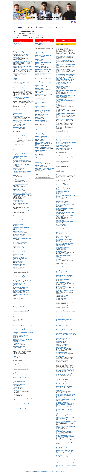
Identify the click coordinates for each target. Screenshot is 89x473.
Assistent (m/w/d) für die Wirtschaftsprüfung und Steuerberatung (66, 185)
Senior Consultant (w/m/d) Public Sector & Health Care (65, 163)
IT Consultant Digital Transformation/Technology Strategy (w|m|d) (65, 100)
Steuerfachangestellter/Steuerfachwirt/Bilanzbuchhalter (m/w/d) (69, 466)
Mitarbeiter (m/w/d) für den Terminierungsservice (62, 265)
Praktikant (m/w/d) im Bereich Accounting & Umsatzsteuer (20, 362)
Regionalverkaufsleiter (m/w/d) (63, 139)
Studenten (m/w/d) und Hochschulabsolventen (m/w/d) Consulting (20, 184)
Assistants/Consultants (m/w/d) (64, 298)
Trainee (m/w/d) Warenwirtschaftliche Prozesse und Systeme (44, 130)
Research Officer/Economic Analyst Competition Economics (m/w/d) (64, 373)
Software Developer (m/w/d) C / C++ (64, 179)
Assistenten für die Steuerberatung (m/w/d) (64, 173)
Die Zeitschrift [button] (33, 22)
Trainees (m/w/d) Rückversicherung (43, 94)
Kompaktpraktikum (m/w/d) (20, 408)
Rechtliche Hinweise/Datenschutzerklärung (51, 471)
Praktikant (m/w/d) (17, 373)
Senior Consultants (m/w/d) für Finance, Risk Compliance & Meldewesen (65, 330)
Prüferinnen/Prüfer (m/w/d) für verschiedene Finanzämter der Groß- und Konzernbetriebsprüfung (66, 47)
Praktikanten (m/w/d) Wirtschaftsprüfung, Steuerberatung (22, 237)
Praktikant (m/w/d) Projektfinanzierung (22, 274)
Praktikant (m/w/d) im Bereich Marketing (20, 77)
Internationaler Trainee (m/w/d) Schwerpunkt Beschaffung (42, 126)
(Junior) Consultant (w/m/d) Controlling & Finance (66, 91)
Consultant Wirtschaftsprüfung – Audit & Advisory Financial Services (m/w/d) (65, 370)
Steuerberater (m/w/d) (61, 383)
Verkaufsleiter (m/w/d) (61, 151)
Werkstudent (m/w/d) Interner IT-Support (21, 228)
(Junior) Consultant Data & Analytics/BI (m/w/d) (65, 65)
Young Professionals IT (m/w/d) (63, 414)
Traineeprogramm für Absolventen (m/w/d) (43, 70)
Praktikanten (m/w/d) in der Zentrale (22, 66)
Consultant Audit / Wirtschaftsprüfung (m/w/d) (65, 196)
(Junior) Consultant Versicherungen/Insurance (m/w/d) (64, 431)
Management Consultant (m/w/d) (64, 275)
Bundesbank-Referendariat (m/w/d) (43, 82)
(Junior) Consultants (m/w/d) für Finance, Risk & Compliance (66, 418)
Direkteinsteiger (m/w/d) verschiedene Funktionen (65, 291)
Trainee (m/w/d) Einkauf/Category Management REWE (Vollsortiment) (43, 56)
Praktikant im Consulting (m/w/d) (21, 377)
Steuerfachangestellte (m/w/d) (63, 69)
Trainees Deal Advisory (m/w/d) (42, 110)
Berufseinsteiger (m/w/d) (62, 227)
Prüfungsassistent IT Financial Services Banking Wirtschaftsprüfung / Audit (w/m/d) (65, 395)
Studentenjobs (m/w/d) (18, 267)
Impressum (38, 471)
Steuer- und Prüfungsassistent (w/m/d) (65, 381)
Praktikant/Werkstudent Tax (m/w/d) (22, 280)
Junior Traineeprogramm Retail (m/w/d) (44, 80)
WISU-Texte (53, 22)
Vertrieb (58, 104)
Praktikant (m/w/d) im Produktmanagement (18, 146)
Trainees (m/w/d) (39, 52)
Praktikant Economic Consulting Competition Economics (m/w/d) (20, 258)
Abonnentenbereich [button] (45, 22)
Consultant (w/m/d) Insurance (63, 301)
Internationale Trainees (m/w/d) (42, 73)
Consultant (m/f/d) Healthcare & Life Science (65, 158)
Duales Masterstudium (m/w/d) (20, 203)
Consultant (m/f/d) (60, 122)
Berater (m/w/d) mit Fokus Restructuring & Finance (66, 168)
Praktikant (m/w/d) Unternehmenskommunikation (20, 241)
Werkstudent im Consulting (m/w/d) (21, 73)
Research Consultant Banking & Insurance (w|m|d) (63, 272)
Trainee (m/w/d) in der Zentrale (42, 50)
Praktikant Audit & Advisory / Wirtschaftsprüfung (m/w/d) (20, 307)
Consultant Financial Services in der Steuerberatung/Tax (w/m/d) (64, 244)
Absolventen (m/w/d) (61, 251)
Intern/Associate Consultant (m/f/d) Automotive (21, 366)
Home (17, 22)
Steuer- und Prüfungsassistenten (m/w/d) (64, 256)
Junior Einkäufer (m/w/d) (62, 445)
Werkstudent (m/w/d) (18, 133)
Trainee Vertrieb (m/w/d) (41, 43)
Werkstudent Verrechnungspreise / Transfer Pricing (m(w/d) (21, 291)
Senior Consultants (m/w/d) (62, 282)
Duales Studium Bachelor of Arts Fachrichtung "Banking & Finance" (21, 81)
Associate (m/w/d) (60, 109)
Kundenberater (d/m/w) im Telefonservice (62, 192)
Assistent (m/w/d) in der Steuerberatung (66, 142)
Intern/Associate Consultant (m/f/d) (21, 270)
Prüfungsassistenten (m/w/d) (63, 145)
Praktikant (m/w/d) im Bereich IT (21, 294)
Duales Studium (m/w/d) (19, 124)
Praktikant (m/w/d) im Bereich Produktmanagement (20, 336)
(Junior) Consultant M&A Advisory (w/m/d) (64, 326)
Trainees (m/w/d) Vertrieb (41, 120)
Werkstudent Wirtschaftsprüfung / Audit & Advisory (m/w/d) (23, 349)
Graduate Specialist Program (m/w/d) (65, 212)
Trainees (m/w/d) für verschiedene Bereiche (43, 46)
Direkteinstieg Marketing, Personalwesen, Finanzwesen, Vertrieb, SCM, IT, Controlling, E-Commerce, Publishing (65, 404)
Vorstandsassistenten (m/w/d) (42, 159)
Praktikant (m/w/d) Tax (18, 168)
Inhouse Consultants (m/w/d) (63, 136)
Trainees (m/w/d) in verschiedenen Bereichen (43, 63)
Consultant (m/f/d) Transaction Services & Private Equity (65, 355)
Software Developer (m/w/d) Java (64, 188)
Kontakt (62, 471)
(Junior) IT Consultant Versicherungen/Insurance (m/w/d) (64, 348)
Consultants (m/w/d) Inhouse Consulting (65, 60)
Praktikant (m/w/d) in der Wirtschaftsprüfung (19, 150)
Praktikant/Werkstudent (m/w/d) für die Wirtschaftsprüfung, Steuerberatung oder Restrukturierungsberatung (22, 193)
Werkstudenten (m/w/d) (19, 85)
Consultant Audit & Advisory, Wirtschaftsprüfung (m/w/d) (63, 363)
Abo (38, 22)
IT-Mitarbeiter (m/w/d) (61, 352)
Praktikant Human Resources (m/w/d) (22, 171)
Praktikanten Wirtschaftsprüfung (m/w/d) (21, 104)
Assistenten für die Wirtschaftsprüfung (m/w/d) (65, 114)
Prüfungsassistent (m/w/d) (62, 43)
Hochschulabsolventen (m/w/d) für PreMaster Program (64, 209)
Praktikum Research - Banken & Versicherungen (20, 322)
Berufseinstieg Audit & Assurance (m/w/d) (64, 240)
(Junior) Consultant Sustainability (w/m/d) (21, 165)
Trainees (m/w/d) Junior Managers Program (43, 156)
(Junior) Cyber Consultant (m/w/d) (64, 148)
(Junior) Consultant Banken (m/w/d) (64, 119)
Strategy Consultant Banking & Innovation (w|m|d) (63, 83)
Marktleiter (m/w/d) (39, 123)
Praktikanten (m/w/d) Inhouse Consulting (20, 157)
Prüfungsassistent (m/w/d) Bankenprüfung (62, 309)
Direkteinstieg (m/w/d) (61, 312)
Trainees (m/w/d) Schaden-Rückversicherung (41, 107)
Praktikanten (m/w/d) (18, 43)
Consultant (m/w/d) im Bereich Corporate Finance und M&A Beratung (66, 422)
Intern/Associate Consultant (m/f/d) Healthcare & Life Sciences (21, 404)
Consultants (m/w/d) (61, 130)
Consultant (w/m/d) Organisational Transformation (64, 216)
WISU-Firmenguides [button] (23, 22)
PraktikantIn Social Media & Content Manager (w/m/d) (21, 355)
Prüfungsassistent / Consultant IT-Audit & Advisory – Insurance (65, 96)
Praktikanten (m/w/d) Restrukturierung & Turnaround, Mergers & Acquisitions (22, 62)
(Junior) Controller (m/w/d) (62, 344)
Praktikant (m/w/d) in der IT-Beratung (22, 297)
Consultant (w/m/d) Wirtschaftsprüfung (65, 399)
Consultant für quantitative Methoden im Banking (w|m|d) (65, 205)
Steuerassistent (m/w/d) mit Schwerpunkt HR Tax (63, 87)
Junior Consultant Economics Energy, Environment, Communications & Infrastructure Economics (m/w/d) (65, 451)
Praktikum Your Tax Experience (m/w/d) (22, 69)
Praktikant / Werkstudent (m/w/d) (21, 160)
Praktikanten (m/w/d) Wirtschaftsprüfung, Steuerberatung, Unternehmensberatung (22, 89)
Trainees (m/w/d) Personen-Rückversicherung (41, 103)
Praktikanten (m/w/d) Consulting (21, 97)
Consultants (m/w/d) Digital (62, 305)
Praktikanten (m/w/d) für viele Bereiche (22, 251)
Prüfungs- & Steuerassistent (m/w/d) (65, 462)
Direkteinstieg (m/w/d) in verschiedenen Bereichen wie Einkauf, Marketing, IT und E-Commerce (66, 334)
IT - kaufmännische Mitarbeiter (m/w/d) (65, 74)
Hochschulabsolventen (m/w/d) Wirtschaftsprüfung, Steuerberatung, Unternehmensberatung (65, 436)
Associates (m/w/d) (61, 259)
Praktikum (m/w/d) (17, 113)
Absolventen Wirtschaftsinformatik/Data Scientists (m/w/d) (65, 456)
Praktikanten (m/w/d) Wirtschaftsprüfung (18, 218)
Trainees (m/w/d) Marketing (41, 136)
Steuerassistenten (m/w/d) (62, 236)
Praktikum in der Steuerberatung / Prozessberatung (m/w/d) (21, 210)
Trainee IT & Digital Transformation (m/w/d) (43, 76)
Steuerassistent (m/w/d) (62, 295)
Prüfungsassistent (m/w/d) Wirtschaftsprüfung (62, 248)
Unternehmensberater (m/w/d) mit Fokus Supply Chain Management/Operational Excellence (65, 78)
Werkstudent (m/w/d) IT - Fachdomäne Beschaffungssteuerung (22, 340)
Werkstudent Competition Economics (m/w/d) (22, 214)
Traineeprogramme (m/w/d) (41, 114)
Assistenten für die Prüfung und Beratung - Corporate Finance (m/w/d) (65, 320)
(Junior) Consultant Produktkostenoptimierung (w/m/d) (64, 221)
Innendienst (59, 390)
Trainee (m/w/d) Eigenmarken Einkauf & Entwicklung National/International (44, 169)
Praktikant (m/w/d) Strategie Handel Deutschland (22, 121)
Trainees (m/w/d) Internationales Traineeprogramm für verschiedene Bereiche (43, 143)
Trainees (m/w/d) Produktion (41, 66)
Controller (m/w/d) (60, 224)
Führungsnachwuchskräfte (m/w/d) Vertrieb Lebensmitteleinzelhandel (64, 133)
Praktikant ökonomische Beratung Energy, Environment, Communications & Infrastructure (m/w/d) (22, 179)
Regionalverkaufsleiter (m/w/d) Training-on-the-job (63, 377)
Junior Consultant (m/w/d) (62, 201)
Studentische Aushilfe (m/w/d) (20, 287)
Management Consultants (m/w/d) (64, 56)
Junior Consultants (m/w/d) (62, 126)
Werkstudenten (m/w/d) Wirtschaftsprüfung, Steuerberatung (22, 136)
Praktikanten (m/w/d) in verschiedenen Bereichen (22, 174)
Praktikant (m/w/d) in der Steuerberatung (19, 284)
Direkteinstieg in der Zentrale (63, 341)
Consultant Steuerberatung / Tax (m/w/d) (64, 410)
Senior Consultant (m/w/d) (62, 182)
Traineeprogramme (39, 162)
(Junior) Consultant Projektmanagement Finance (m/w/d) (65, 427)
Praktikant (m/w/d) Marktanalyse (21, 54)
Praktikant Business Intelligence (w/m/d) (23, 332)
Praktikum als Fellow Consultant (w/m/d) (23, 325)
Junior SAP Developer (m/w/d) (63, 447)
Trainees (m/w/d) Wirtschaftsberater (43, 147)
